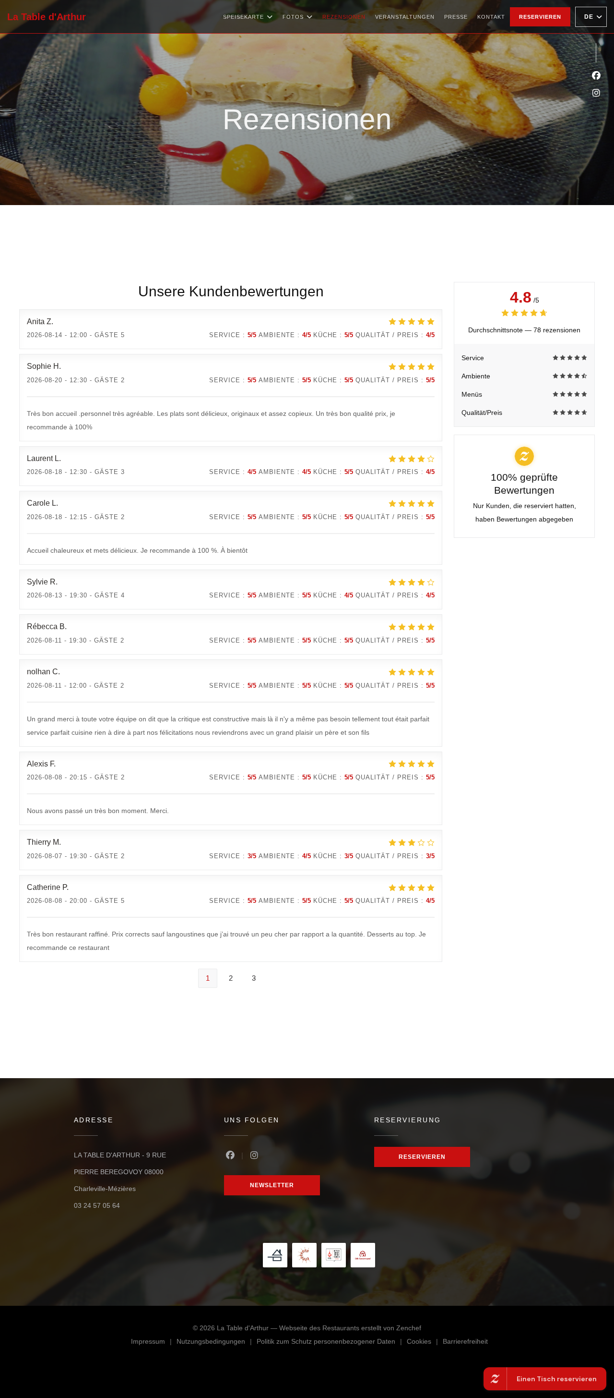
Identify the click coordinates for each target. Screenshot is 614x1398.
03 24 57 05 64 (97, 1205)
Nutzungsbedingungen (217, 1342)
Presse (456, 17)
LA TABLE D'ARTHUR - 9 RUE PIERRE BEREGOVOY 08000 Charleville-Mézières (120, 1171)
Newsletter (272, 1185)
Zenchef (408, 1328)
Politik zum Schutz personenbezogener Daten (332, 1342)
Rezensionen (344, 17)
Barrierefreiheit (465, 1342)
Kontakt (491, 17)
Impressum (154, 1342)
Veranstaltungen (405, 17)
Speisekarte (243, 17)
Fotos (293, 17)
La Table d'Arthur (46, 17)
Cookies (425, 1342)
